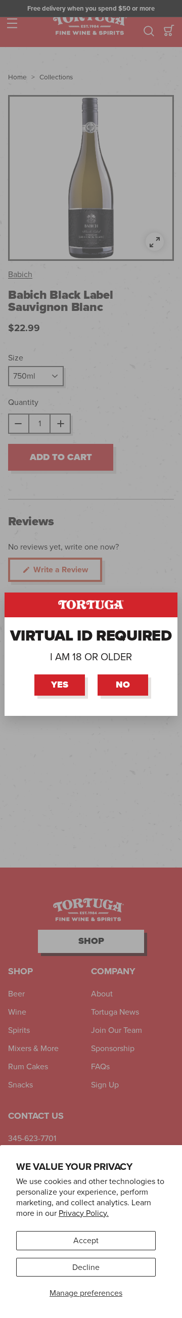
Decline (86, 1267)
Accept (86, 1240)
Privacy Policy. (84, 1213)
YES (59, 684)
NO (123, 684)
